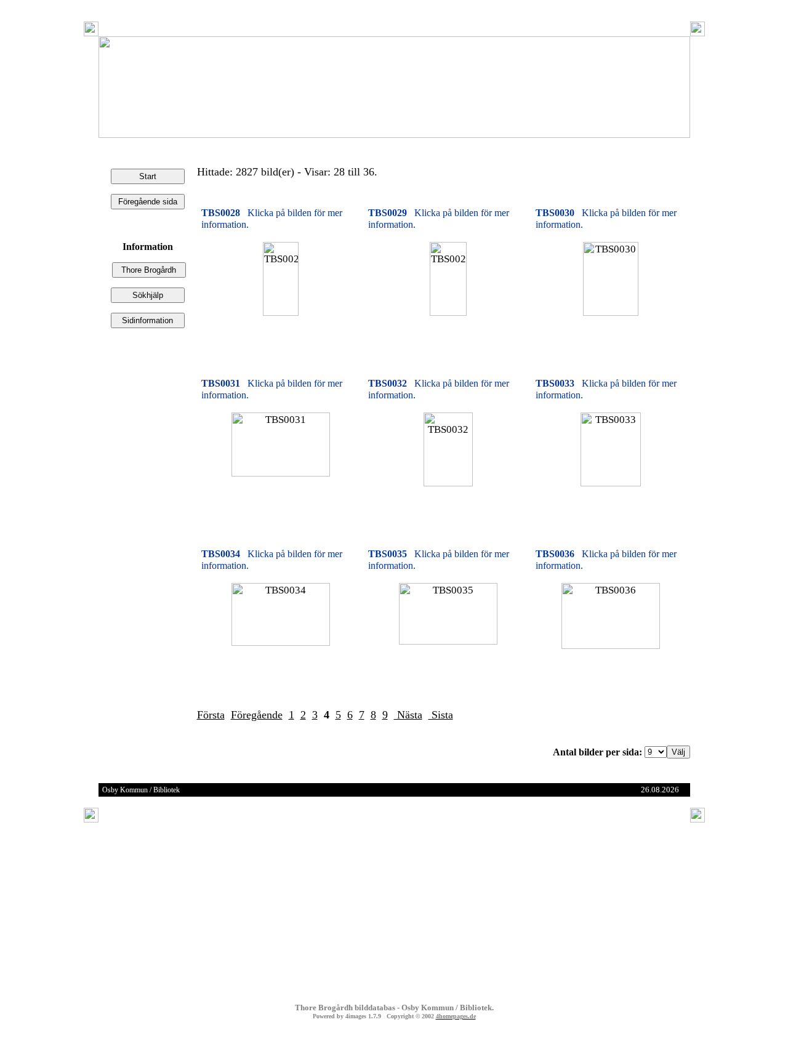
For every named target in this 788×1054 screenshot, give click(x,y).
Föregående (257, 715)
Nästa (408, 715)
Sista (440, 715)
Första (211, 715)
